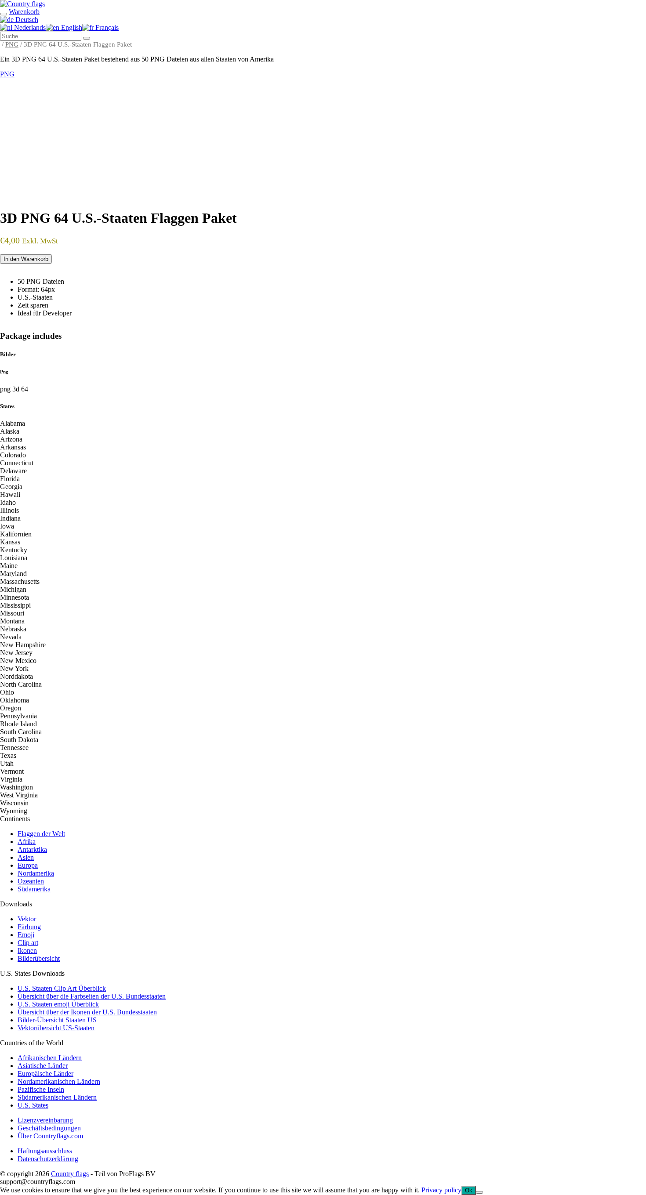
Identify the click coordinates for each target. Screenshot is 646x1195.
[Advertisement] (323, 144)
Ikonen (27, 950)
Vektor (27, 919)
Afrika (27, 841)
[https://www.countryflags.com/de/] (22, 3)
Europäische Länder (45, 1073)
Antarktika (32, 849)
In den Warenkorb (26, 259)
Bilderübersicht (39, 958)
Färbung (29, 927)
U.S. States (33, 1105)
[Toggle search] (3, 14)
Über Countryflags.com (50, 1136)
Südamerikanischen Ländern (57, 1097)
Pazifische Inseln (41, 1089)
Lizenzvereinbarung (45, 1120)
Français (106, 27)
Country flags (70, 1173)
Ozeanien (31, 881)
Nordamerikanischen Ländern (59, 1081)
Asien (26, 857)
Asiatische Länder (43, 1065)
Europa (28, 865)
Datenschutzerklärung (48, 1158)
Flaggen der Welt (41, 833)
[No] (479, 1192)
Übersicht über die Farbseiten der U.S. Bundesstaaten (92, 996)
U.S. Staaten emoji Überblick (58, 1004)
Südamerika (34, 889)
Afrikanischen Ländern (50, 1057)
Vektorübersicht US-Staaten (56, 1028)
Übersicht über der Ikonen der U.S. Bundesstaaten (87, 1012)
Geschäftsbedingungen (49, 1128)
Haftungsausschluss (45, 1151)
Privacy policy (441, 1190)
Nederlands (29, 27)
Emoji (26, 934)
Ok (468, 1190)
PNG (11, 44)
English (70, 27)
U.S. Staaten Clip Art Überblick (62, 988)
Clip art (28, 942)
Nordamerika (36, 873)
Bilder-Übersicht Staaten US (57, 1020)
